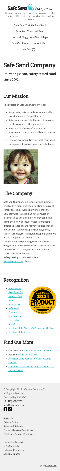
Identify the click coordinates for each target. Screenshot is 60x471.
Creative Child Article (19, 331)
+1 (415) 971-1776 (13, 401)
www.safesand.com (13, 261)
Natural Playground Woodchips (30, 37)
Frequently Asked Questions (38, 350)
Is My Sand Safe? (12, 445)
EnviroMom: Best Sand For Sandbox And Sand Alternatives (15, 296)
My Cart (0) (29, 49)
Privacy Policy (11, 422)
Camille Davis (50, 465)
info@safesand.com (14, 405)
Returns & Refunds (13, 426)
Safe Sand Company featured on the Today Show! (14, 316)
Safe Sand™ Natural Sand (30, 31)
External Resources (14, 449)
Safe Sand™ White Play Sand (30, 25)
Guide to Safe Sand (28, 354)
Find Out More (20, 43)
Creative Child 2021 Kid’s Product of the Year (31, 327)
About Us (39, 43)
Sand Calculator (12, 453)
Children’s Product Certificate (19, 434)
